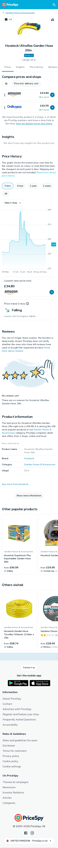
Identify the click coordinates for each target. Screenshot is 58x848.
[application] (29, 241)
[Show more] (4, 95)
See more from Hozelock (15, 484)
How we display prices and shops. (34, 123)
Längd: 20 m (29, 59)
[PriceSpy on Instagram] (32, 832)
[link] (19, 544)
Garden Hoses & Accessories (20, 12)
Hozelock (29, 458)
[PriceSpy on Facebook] (26, 832)
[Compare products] (52, 19)
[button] (8, 19)
